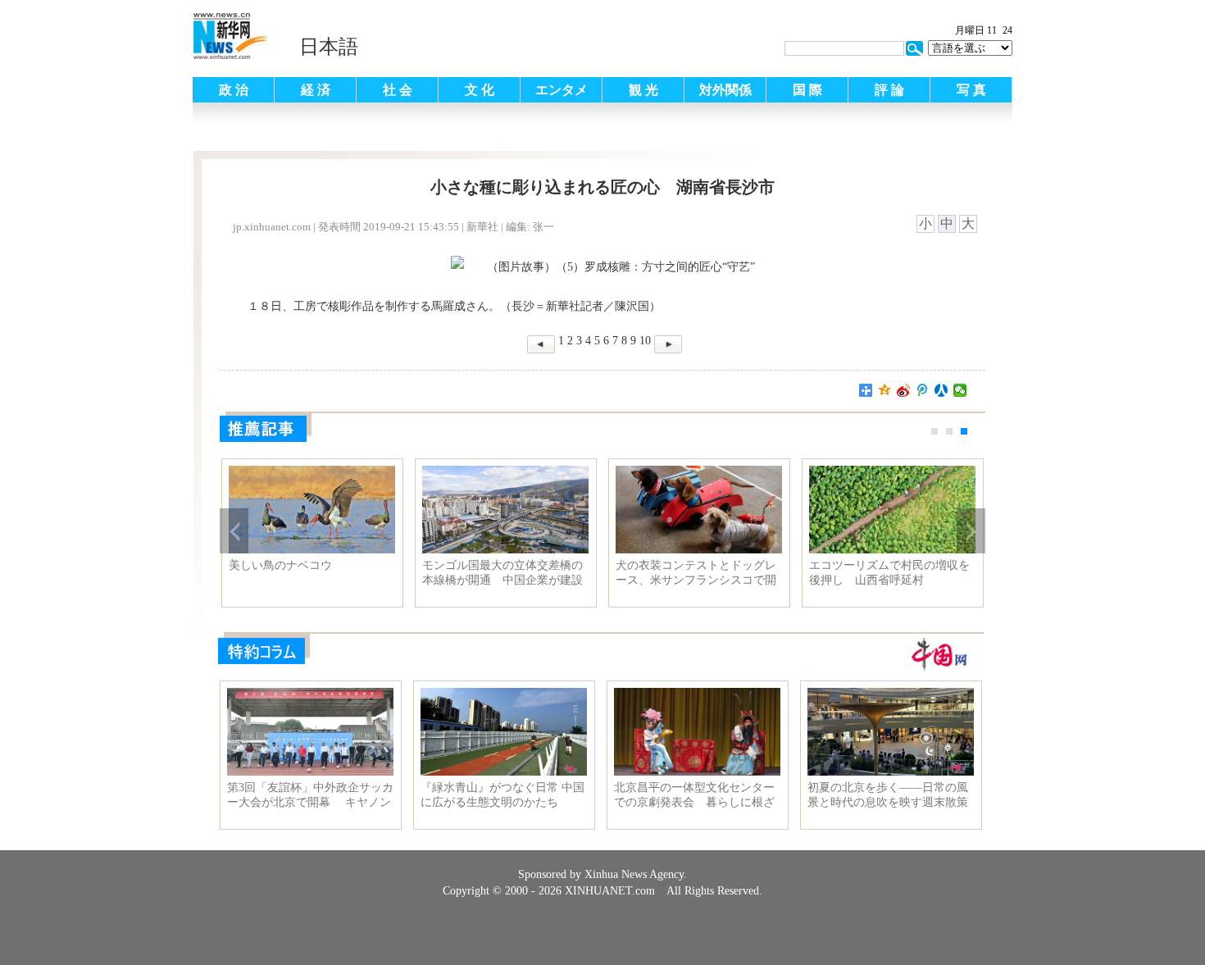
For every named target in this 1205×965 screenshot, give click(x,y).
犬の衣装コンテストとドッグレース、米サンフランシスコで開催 (696, 573)
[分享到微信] (960, 390)
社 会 (397, 90)
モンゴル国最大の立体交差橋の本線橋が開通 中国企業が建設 (502, 572)
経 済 (315, 90)
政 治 (233, 90)
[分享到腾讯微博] (923, 390)
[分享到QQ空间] (885, 390)
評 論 (889, 90)
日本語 (328, 46)
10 (645, 341)
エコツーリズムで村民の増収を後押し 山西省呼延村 (889, 572)
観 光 (643, 90)
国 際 (807, 90)
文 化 (479, 90)
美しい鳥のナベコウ (280, 565)
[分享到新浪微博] (904, 390)
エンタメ (561, 90)
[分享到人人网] (941, 390)
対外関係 (725, 90)
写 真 (971, 90)
